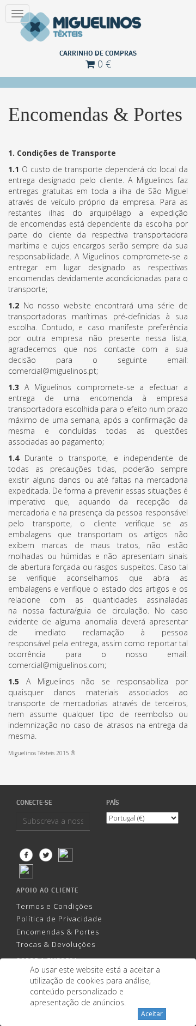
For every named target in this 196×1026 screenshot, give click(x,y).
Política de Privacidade (59, 919)
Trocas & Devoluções (55, 944)
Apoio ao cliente (47, 890)
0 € (103, 63)
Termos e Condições (54, 906)
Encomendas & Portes (57, 932)
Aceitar (152, 1013)
